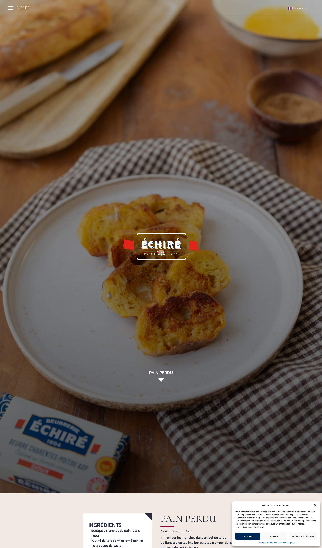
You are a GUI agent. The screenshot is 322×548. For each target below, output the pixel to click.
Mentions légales (287, 543)
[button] (315, 505)
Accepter (248, 536)
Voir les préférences (303, 536)
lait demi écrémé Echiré (124, 540)
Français (297, 8)
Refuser (275, 536)
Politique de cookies (267, 543)
